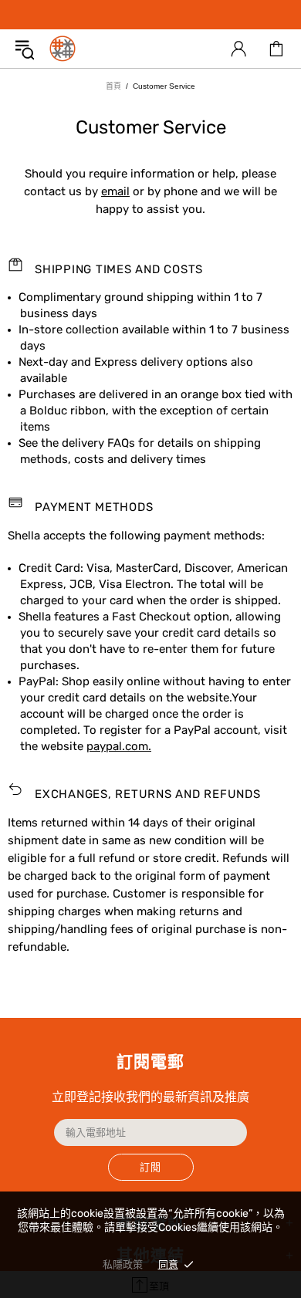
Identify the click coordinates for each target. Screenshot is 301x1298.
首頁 (113, 86)
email (115, 191)
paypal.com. (118, 746)
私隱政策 (123, 1264)
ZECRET (62, 48)
